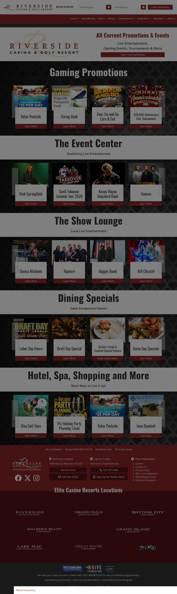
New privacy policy (25, 590)
